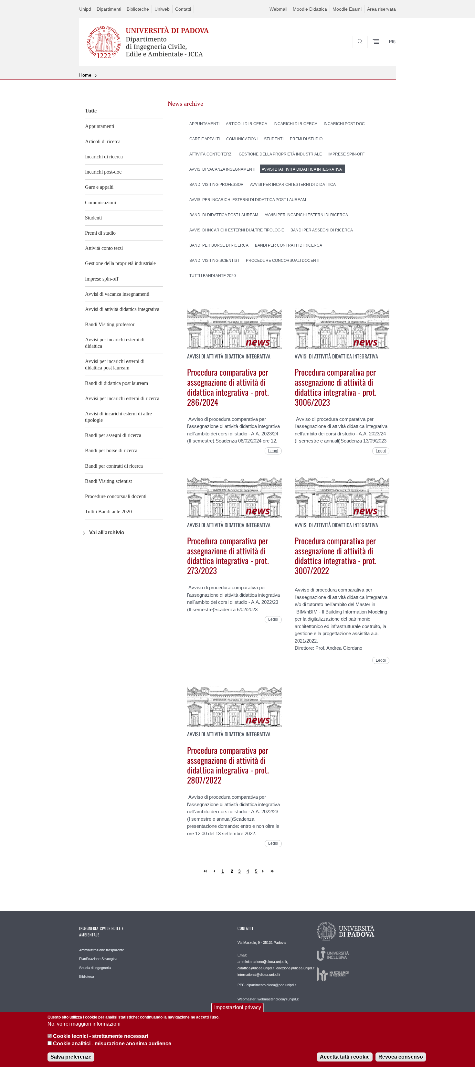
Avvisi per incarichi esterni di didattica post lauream (114, 364)
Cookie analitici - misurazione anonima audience (112, 1044)
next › (264, 871)
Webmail (278, 9)
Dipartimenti (109, 9)
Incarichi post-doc (103, 172)
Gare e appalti (99, 187)
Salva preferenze (70, 1057)
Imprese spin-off (101, 279)
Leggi (273, 451)
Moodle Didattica (310, 9)
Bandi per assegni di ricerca (113, 435)
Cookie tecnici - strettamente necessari (100, 1036)
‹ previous (214, 871)
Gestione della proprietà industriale (120, 263)
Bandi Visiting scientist (108, 481)
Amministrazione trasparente (101, 950)
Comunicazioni (100, 202)
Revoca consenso (400, 1057)
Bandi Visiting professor (109, 324)
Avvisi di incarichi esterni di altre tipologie (118, 417)
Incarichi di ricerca (104, 156)
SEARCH (384, 50)
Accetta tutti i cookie (345, 1057)
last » (272, 871)
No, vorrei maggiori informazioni (84, 1024)
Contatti (183, 9)
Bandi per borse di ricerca (111, 450)
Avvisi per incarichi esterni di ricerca (122, 398)
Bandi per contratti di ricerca (114, 466)
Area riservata (381, 9)
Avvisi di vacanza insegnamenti (117, 294)
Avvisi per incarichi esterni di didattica (114, 343)
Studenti (93, 217)
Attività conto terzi (104, 248)
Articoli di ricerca (103, 141)
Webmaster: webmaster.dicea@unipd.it (268, 999)
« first (205, 871)
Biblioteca (86, 976)
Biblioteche (138, 9)
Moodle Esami (347, 9)
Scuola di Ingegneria (95, 968)
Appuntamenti (99, 126)
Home (85, 75)
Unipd (85, 9)
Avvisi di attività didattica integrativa (122, 309)
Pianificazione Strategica (98, 959)
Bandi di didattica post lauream (116, 383)
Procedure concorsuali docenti (115, 496)
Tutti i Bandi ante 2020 (108, 511)
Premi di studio (100, 233)
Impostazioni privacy (237, 1007)
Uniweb (162, 9)
